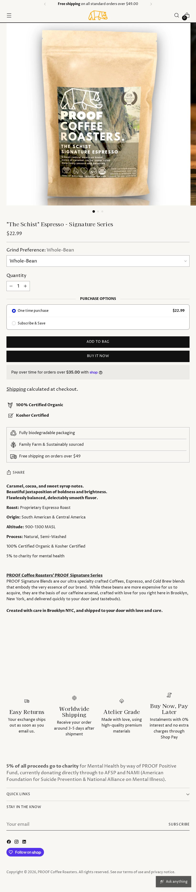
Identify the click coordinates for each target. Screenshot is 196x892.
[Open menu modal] (9, 15)
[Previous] (45, 4)
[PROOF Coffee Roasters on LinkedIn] (24, 842)
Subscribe (179, 824)
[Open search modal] (177, 15)
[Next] (151, 4)
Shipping (16, 389)
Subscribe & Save (31, 323)
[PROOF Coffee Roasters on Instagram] (17, 842)
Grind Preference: (40, 250)
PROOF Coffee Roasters (57, 872)
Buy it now (98, 356)
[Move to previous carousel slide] (174, 647)
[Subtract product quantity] (11, 286)
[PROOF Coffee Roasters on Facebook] (9, 842)
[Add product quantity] (25, 286)
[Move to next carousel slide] (185, 647)
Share (19, 473)
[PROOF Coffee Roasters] (98, 15)
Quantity (16, 276)
